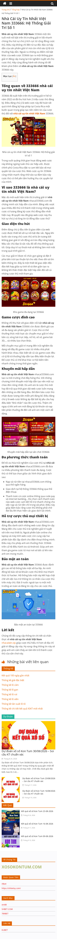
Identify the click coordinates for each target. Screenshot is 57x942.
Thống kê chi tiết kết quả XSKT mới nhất (22, 708)
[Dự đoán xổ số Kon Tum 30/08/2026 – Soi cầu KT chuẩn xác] (28, 722)
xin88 (4, 904)
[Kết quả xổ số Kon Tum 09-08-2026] (11, 836)
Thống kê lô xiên (10, 699)
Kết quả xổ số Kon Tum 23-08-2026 (37, 811)
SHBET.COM (7, 909)
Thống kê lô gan (10, 689)
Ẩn (14, 76)
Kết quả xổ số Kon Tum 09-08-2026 (37, 836)
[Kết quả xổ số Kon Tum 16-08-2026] (11, 824)
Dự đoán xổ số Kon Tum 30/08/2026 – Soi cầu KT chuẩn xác (28, 752)
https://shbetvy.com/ (11, 888)
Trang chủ (6, 9)
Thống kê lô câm (10, 684)
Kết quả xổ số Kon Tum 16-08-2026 (37, 823)
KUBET (5, 930)
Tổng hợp (16, 9)
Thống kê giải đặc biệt (13, 680)
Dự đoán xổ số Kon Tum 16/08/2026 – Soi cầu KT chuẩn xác (38, 792)
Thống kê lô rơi (9, 694)
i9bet (4, 883)
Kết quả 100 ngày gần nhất (15, 675)
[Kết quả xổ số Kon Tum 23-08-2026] (11, 811)
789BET (5, 913)
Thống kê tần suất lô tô (14, 703)
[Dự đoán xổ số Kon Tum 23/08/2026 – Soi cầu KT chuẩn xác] (11, 778)
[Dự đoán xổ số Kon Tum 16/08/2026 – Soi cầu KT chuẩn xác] (11, 791)
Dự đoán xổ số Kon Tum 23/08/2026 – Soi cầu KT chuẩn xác (38, 779)
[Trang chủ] (5, 3)
